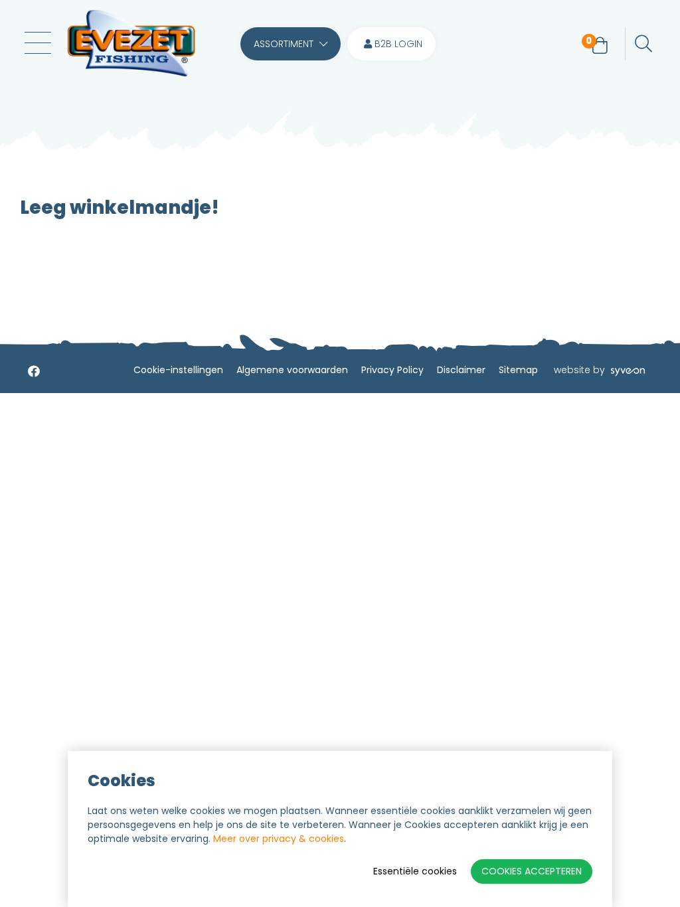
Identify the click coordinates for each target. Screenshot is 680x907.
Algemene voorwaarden (292, 370)
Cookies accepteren (531, 871)
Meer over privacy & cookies (278, 838)
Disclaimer (461, 370)
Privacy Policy (392, 370)
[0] (600, 46)
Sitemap (518, 370)
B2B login (397, 43)
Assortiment (285, 43)
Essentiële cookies (415, 871)
